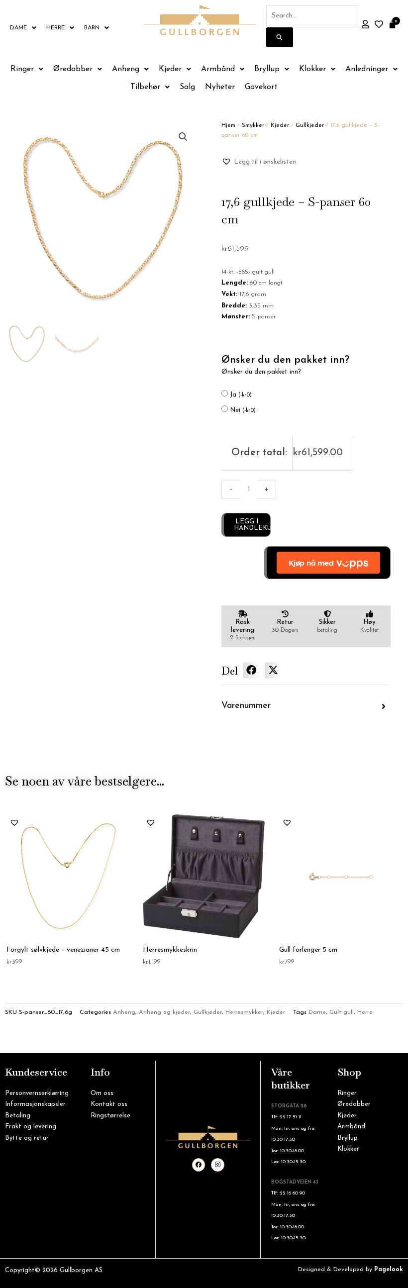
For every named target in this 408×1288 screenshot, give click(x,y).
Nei (243, 410)
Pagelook (388, 1270)
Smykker (253, 125)
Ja (241, 395)
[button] (183, 137)
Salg (187, 87)
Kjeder (170, 69)
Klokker (312, 69)
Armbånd (218, 69)
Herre (55, 28)
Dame (18, 28)
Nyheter (220, 87)
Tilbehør (145, 87)
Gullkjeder (310, 125)
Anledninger (366, 69)
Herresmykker (244, 1012)
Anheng (125, 69)
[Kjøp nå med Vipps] (327, 562)
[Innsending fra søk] (279, 37)
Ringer (22, 69)
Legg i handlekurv (252, 524)
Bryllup (267, 69)
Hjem (228, 125)
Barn (92, 28)
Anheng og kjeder (164, 1012)
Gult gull (341, 1012)
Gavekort (261, 87)
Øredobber (73, 69)
